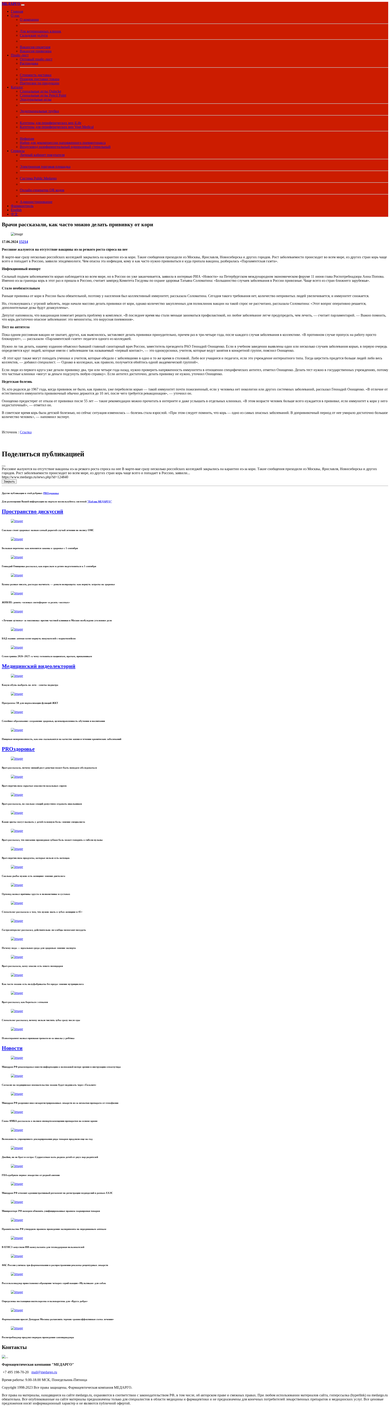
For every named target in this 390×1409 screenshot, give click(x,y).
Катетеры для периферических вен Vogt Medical (57, 127)
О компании (29, 19)
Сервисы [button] (18, 151)
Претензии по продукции (39, 83)
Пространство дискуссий (32, 511)
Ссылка (26, 432)
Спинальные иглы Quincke (40, 91)
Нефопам (27, 139)
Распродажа (29, 63)
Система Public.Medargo (38, 178)
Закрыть (9, 481)
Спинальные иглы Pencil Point (43, 95)
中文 (14, 214)
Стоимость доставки (35, 75)
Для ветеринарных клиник (40, 31)
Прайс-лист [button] (20, 55)
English (16, 210)
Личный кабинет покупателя (42, 155)
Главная (17, 11)
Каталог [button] (17, 87)
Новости (12, 1048)
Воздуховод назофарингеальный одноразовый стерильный (65, 147)
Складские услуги (34, 35)
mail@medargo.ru (44, 1372)
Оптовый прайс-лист (36, 59)
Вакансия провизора (35, 51)
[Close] (3, 466)
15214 (23, 242)
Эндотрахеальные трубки (39, 111)
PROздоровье (51, 493)
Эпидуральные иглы (35, 99)
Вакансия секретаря (35, 47)
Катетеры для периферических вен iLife (50, 123)
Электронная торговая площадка (45, 167)
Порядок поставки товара (39, 79)
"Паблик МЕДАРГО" (99, 501)
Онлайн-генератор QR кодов (42, 190)
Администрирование (36, 202)
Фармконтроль (22, 206)
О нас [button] (15, 15)
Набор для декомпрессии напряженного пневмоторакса (63, 143)
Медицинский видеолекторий (38, 666)
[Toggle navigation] (23, 5)
